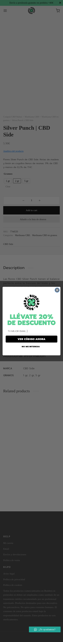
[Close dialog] (57, 290)
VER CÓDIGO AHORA (31, 339)
